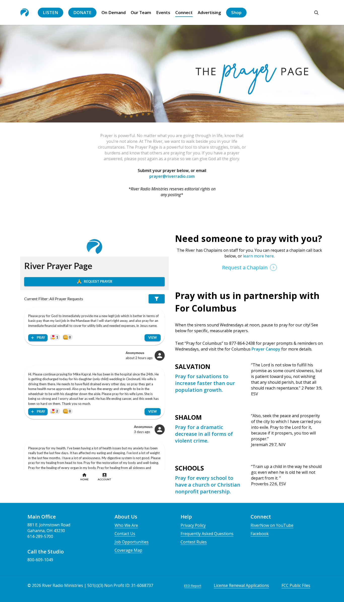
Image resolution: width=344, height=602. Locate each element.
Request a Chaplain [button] (245, 267)
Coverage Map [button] (128, 550)
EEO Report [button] (192, 585)
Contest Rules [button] (194, 542)
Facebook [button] (260, 533)
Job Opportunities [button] (132, 542)
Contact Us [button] (125, 533)
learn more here (258, 256)
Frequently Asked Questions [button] (207, 533)
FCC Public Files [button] (296, 585)
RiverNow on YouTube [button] (272, 525)
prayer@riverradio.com (172, 176)
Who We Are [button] (126, 525)
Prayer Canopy (265, 349)
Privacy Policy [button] (193, 525)
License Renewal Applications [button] (241, 585)
